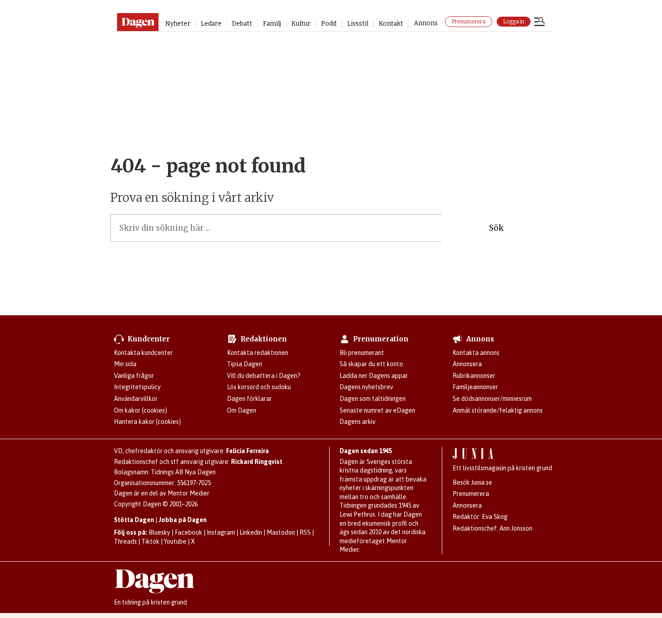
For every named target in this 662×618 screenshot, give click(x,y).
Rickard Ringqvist (256, 461)
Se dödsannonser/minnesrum (492, 398)
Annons (426, 23)
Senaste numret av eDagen (377, 410)
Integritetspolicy (137, 387)
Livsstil (357, 23)
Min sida (125, 364)
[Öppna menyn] (539, 22)
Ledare (211, 23)
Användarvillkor (136, 398)
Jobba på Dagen (183, 519)
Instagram (221, 532)
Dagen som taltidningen (373, 398)
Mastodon (281, 532)
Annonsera (467, 364)
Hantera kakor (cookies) (147, 421)
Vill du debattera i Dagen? (263, 375)
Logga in (513, 21)
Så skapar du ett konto (371, 364)
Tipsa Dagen (244, 364)
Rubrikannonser (474, 375)
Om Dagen (241, 410)
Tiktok (150, 541)
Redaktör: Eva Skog (480, 516)
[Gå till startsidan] (137, 22)
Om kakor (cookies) (140, 410)
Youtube (175, 541)
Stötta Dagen (134, 519)
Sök (496, 228)
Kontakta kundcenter (143, 352)
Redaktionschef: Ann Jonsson (492, 528)
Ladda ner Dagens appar (374, 375)
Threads (125, 541)
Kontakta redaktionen (257, 352)
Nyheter (177, 23)
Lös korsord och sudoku (259, 387)
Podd (328, 23)
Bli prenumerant (362, 352)
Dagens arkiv (358, 421)
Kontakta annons (476, 352)
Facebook (188, 532)
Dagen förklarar (249, 398)
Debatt (242, 23)
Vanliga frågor (134, 375)
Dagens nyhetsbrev (366, 387)
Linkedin (251, 532)
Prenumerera (468, 21)
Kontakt (391, 23)
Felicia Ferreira (247, 450)
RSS (305, 532)
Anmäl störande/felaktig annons (498, 410)
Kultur (301, 23)
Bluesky (159, 532)
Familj (272, 23)
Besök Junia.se (472, 482)
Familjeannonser (475, 387)
